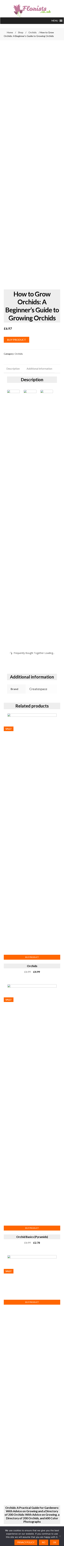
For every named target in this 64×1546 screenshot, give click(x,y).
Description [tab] (13, 368)
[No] (60, 1536)
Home (10, 32)
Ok (54, 1542)
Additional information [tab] (39, 368)
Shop (20, 32)
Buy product (16, 339)
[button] (55, 20)
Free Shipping (14, 53)
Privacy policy (25, 1542)
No (43, 1542)
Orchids (32, 32)
